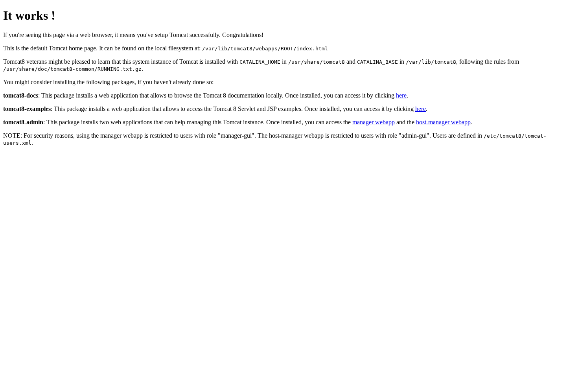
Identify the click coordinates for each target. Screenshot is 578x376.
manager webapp (373, 122)
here (401, 95)
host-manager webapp (443, 122)
